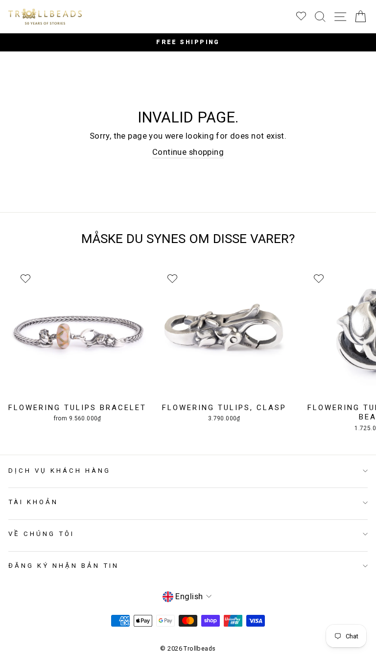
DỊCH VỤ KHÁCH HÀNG (59, 470)
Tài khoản (33, 502)
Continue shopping (188, 152)
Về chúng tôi (41, 533)
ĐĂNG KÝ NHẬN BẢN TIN (63, 565)
